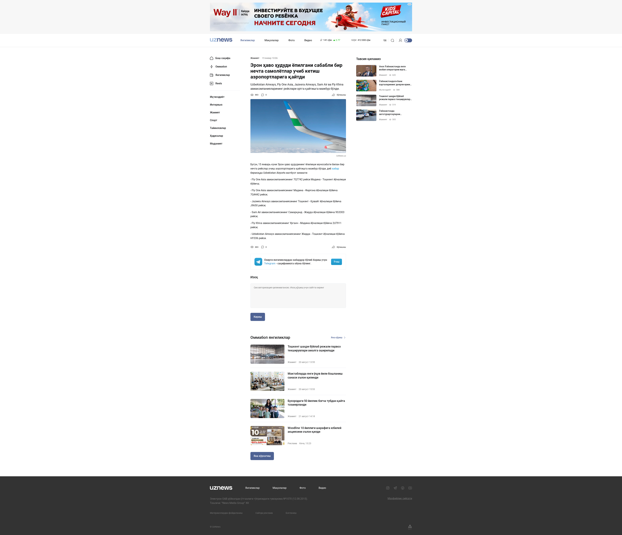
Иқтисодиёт (217, 97)
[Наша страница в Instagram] (388, 488)
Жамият (215, 112)
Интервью (216, 104)
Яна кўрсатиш (262, 455)
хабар (335, 168)
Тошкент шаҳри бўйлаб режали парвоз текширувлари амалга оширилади (314, 348)
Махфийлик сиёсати (400, 498)
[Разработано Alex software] (410, 526)
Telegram (269, 263)
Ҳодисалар (216, 136)
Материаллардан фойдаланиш (226, 513)
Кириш (258, 316)
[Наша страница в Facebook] (403, 488)
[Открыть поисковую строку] (394, 40)
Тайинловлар (218, 128)
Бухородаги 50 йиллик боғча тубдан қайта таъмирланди (316, 402)
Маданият (216, 143)
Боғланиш (291, 513)
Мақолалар (272, 40)
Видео (308, 40)
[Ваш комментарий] (298, 295)
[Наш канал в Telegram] (395, 488)
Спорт (213, 120)
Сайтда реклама (264, 513)
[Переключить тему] (408, 40)
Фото (291, 40)
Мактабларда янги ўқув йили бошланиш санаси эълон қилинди (315, 375)
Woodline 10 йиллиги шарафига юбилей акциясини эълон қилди (314, 429)
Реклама (292, 443)
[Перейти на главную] (221, 40)
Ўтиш (336, 261)
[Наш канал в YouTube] (410, 488)
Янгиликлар (247, 40)
